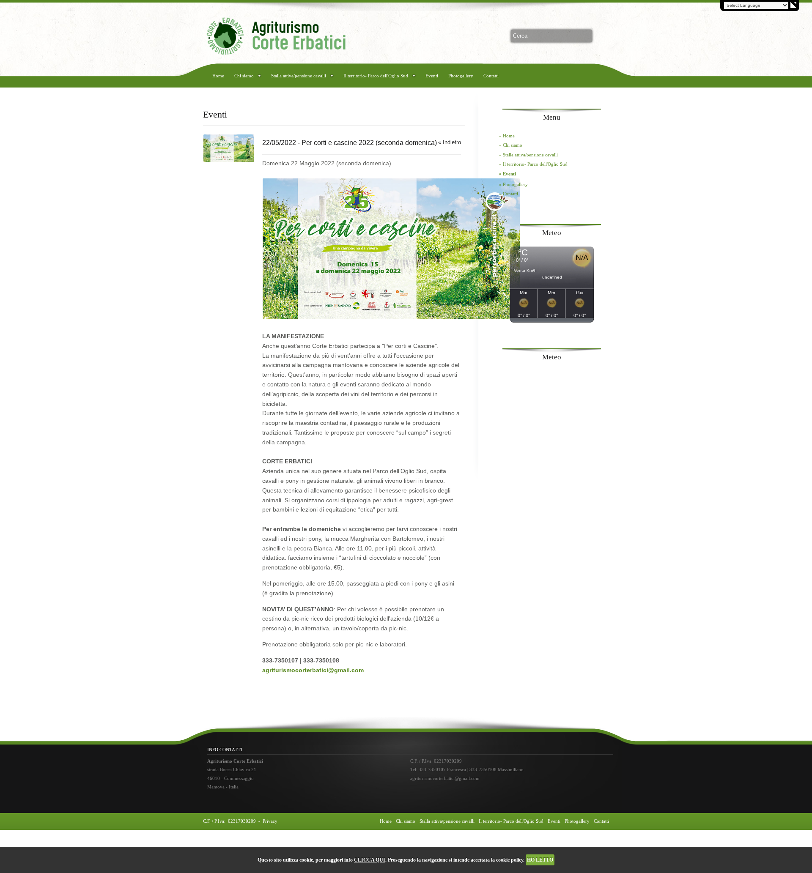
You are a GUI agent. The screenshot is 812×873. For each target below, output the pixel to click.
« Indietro (449, 142)
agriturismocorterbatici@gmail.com (313, 670)
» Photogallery (513, 184)
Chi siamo (244, 75)
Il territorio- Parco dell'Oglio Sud (375, 75)
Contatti (491, 75)
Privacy (270, 821)
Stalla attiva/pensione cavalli (298, 75)
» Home (507, 135)
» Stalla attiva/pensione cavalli (528, 154)
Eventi (431, 75)
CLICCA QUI (369, 860)
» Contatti (508, 193)
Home (218, 75)
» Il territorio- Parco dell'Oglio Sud (533, 164)
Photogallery (460, 75)
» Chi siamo (510, 145)
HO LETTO (540, 860)
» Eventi (507, 173)
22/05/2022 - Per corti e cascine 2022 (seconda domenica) (349, 142)
